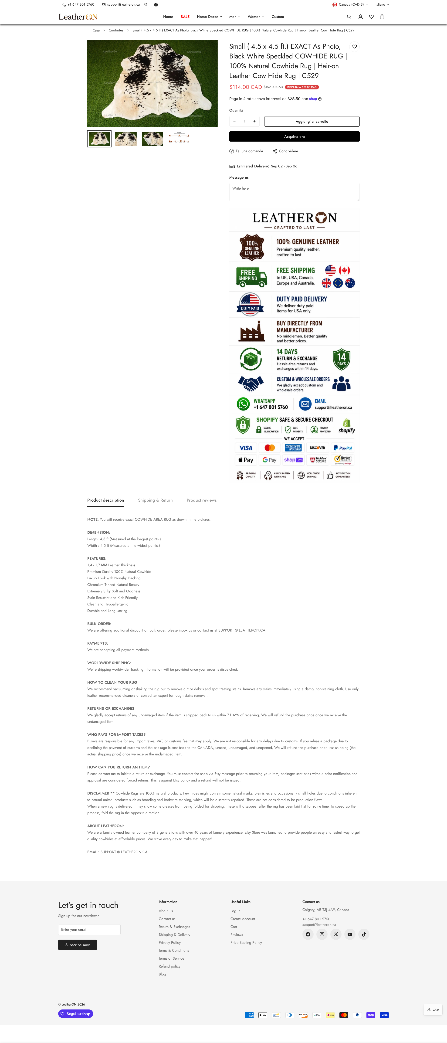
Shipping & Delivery (174, 934)
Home (168, 16)
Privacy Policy (170, 942)
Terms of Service (171, 958)
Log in (235, 911)
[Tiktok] (363, 934)
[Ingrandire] (208, 50)
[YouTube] (350, 934)
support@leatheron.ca (319, 924)
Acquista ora (294, 136)
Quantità (236, 110)
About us (166, 911)
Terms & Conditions (174, 950)
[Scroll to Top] (438, 1017)
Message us (239, 177)
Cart (233, 926)
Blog (162, 974)
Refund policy (169, 966)
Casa (96, 30)
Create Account (242, 918)
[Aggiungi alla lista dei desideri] (354, 46)
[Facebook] (156, 5)
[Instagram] (145, 5)
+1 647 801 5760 (316, 919)
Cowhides (116, 30)
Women (254, 16)
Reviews (236, 934)
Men (233, 16)
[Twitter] (336, 934)
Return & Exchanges (174, 926)
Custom (278, 16)
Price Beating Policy (246, 942)
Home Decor (207, 16)
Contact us (167, 918)
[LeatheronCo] (78, 17)
